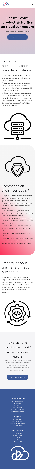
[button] (32, 4)
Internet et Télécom (17, 407)
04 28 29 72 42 (17, 441)
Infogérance (17, 403)
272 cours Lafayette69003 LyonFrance (17, 437)
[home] (5, 4)
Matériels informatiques (17, 411)
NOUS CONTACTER (17, 37)
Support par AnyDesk (17, 425)
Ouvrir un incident (17, 421)
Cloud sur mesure (17, 401)
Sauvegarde (17, 405)
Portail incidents (17, 419)
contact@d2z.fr (17, 433)
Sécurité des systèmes (17, 409)
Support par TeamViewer (17, 423)
